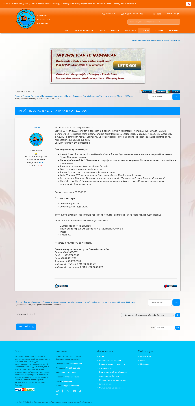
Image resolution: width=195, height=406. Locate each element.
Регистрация (145, 356)
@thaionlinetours (72, 377)
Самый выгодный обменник (111, 388)
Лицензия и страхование (110, 360)
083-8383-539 (76, 363)
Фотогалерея (105, 368)
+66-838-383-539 (72, 368)
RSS (178, 40)
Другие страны (105, 384)
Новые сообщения (139, 40)
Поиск (172, 40)
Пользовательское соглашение (112, 364)
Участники (151, 40)
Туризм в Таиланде (31, 96)
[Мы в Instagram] (85, 391)
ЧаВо (101, 356)
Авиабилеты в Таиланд (109, 376)
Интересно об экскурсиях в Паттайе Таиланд (61, 96)
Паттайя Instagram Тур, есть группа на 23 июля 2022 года (108, 96)
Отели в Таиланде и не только (112, 380)
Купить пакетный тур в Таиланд (113, 372)
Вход (142, 360)
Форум (17, 96)
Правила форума (162, 40)
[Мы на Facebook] (62, 391)
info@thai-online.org (70, 386)
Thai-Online (36, 128)
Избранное (145, 364)
